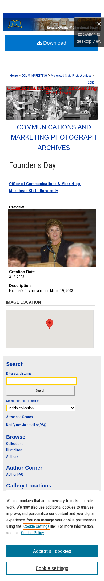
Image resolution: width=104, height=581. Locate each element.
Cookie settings (36, 526)
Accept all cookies (52, 551)
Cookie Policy (32, 532)
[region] (52, 536)
